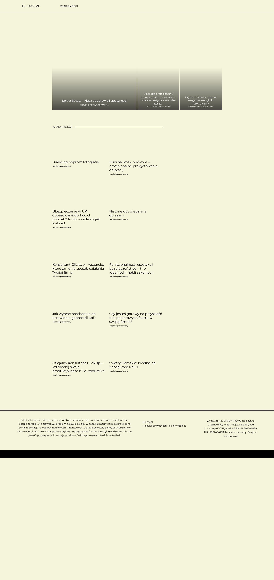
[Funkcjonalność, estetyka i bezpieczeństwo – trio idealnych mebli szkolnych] (136, 248)
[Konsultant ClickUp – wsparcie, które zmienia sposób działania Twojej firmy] (79, 248)
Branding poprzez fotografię (75, 162)
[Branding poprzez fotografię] (79, 145)
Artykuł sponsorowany (94, 105)
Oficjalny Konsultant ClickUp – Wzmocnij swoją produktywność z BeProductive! (78, 367)
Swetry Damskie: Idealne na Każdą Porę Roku (132, 365)
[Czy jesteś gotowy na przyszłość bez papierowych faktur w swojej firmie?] (136, 297)
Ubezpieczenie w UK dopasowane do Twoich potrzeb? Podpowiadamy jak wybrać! (76, 217)
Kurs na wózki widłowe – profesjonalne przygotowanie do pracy (133, 166)
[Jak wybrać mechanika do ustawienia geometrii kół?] (79, 297)
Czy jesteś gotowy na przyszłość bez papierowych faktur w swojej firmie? (135, 318)
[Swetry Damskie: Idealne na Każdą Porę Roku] (136, 346)
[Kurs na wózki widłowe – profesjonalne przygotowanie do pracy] (136, 145)
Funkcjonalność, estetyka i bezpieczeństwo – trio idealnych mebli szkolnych (131, 268)
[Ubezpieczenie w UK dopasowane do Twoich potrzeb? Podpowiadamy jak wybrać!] (79, 194)
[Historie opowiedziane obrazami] (136, 194)
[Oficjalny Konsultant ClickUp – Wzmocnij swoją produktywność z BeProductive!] (79, 346)
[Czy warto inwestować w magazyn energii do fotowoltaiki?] (201, 74)
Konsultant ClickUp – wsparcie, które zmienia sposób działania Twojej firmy (78, 268)
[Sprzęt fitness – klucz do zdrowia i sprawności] (94, 74)
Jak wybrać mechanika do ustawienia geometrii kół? (74, 316)
